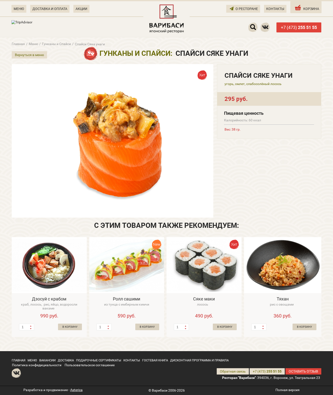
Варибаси (159, 390)
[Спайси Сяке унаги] (112, 141)
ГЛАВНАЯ (18, 360)
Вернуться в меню (29, 55)
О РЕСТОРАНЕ (246, 9)
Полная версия (287, 390)
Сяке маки (204, 298)
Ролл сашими (126, 298)
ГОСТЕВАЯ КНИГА (155, 360)
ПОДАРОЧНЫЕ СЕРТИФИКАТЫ (98, 360)
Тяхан (283, 298)
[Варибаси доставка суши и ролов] (166, 18)
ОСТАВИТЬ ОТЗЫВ (303, 371)
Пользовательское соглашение (90, 365)
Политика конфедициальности (36, 365)
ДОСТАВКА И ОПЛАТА (49, 9)
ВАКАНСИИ (47, 360)
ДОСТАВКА (66, 360)
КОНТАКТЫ (275, 9)
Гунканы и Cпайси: (135, 53)
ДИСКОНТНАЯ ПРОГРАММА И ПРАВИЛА (199, 360)
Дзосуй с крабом (49, 298)
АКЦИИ (81, 9)
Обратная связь (233, 371)
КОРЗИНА (311, 9)
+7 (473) (299, 27)
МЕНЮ (19, 9)
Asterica (76, 390)
